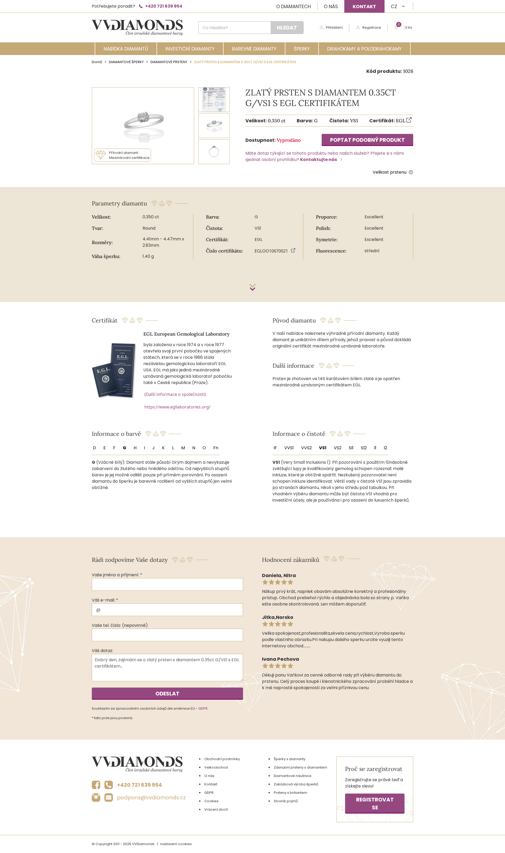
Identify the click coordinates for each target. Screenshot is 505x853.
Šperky (302, 49)
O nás (331, 6)
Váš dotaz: (102, 651)
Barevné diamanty (254, 49)
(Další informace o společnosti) (175, 394)
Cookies (211, 801)
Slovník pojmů (286, 801)
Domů (97, 61)
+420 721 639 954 (163, 6)
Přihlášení (334, 27)
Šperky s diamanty (289, 758)
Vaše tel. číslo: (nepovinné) (120, 625)
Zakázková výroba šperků (296, 784)
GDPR (203, 708)
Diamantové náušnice (292, 775)
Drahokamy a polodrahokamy (364, 49)
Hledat (287, 27)
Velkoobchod (216, 767)
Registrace (371, 27)
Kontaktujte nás (318, 160)
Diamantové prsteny (168, 61)
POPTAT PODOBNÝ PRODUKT (367, 140)
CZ (394, 6)
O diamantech (293, 6)
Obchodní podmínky (222, 758)
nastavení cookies (176, 843)
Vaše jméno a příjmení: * (117, 575)
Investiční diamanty (190, 49)
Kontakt (364, 6)
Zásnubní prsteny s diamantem (300, 767)
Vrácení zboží (216, 809)
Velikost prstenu (389, 172)
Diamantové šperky (126, 61)
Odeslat (167, 693)
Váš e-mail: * (105, 600)
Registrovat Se (375, 803)
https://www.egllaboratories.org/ (177, 407)
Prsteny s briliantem (290, 792)
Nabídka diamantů (126, 49)
